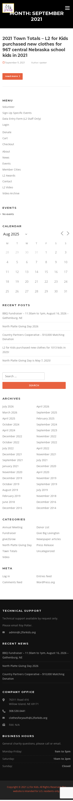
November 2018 (46, 496)
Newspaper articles (48, 539)
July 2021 (42, 460)
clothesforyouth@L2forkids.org (28, 718)
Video (5, 557)
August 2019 (10, 490)
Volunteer (8, 107)
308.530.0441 (17, 711)
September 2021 (12, 460)
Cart (5, 138)
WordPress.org (45, 582)
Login (5, 124)
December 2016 (46, 502)
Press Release (45, 545)
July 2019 (42, 490)
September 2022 (46, 442)
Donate (6, 132)
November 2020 (12, 472)
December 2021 (12, 454)
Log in (6, 576)
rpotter (43, 62)
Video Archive (10, 193)
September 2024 (46, 424)
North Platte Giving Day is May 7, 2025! (26, 360)
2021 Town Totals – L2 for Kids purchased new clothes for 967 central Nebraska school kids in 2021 (35, 47)
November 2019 (46, 478)
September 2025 (46, 412)
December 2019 (12, 478)
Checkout (8, 144)
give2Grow (9, 539)
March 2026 (9, 412)
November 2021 (46, 454)
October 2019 (10, 484)
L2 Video (7, 187)
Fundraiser (9, 533)
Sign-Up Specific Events (17, 113)
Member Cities (11, 169)
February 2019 (11, 496)
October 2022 (10, 442)
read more (11, 76)
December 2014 (46, 508)
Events (6, 163)
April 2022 (42, 448)
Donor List (42, 527)
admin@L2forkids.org (22, 632)
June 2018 (8, 502)
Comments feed (12, 582)
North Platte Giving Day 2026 (20, 326)
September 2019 (46, 484)
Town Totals (9, 551)
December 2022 (12, 436)
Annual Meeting (12, 527)
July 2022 (8, 448)
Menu (67, 8)
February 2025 (45, 418)
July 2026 (8, 406)
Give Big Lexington (48, 533)
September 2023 (46, 430)
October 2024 (10, 424)
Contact (7, 181)
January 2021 (10, 466)
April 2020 (42, 472)
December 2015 (12, 508)
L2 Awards (8, 175)
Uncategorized (45, 551)
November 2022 (46, 436)
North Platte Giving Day (17, 545)
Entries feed (44, 576)
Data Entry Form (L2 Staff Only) (21, 118)
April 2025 (8, 418)
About (6, 151)
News (5, 157)
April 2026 (42, 406)
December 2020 (46, 466)
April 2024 (8, 430)
